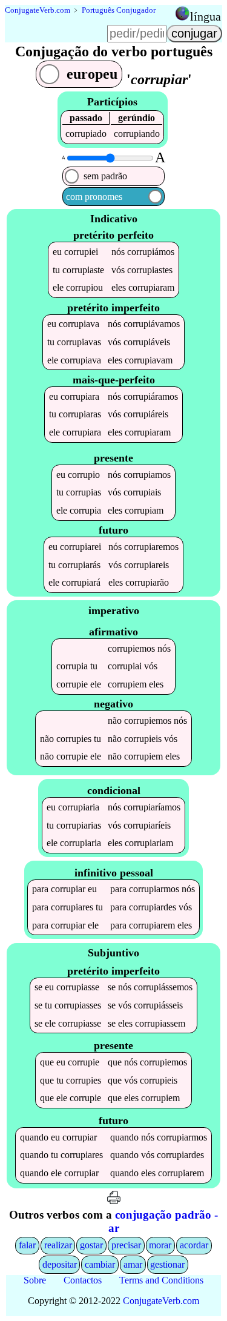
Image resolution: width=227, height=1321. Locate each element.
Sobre (35, 1280)
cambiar (100, 1264)
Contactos (83, 1280)
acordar (194, 1245)
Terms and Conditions (161, 1280)
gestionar (167, 1264)
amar (132, 1264)
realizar (58, 1245)
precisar (126, 1245)
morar (160, 1245)
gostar (91, 1245)
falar (27, 1245)
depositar (59, 1264)
